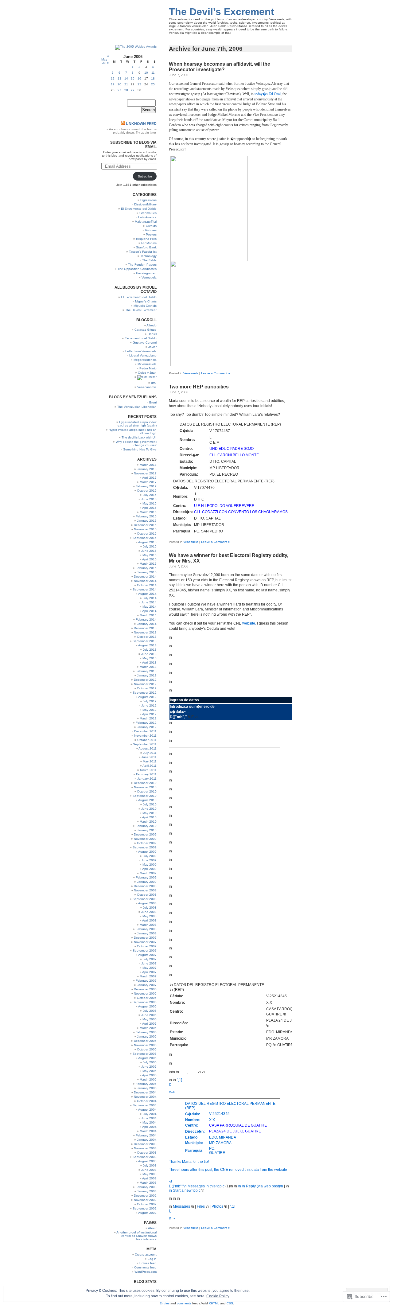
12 (113, 78)
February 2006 (146, 1032)
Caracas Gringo (145, 329)
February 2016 (146, 516)
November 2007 (145, 942)
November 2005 (145, 1045)
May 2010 (149, 813)
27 (119, 90)
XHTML (214, 1303)
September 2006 (145, 1002)
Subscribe (145, 176)
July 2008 (150, 907)
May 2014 (149, 606)
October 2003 (147, 1152)
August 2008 (147, 903)
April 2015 (149, 559)
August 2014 (147, 593)
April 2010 (149, 817)
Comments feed (145, 1267)
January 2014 (147, 623)
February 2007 (146, 980)
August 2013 (147, 645)
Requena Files (146, 238)
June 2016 (149, 499)
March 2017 (148, 482)
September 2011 (145, 744)
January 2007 (147, 985)
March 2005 (148, 1079)
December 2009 (145, 834)
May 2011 (150, 761)
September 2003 (145, 1157)
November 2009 (145, 838)
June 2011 (149, 757)
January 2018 (147, 469)
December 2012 (145, 679)
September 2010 (145, 795)
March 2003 (148, 1182)
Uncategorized (146, 273)
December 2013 (145, 628)
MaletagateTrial (146, 221)
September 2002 (145, 1208)
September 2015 (145, 538)
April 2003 (149, 1178)
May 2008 (149, 916)
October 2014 (147, 585)
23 (139, 84)
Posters (151, 234)
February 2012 (146, 722)
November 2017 (145, 473)
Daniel (152, 334)
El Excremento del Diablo (139, 208)
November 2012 (145, 684)
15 (132, 78)
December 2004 (145, 1092)
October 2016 (147, 490)
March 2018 (148, 464)
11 (153, 72)
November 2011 (145, 735)
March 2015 (148, 563)
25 (153, 84)
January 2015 (147, 572)
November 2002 (145, 1200)
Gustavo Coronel (145, 342)
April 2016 (149, 507)
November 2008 (145, 890)
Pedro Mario (148, 368)
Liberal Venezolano (143, 355)
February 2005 (146, 1083)
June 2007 (149, 963)
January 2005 (147, 1088)
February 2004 (146, 1135)
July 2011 (150, 752)
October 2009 (147, 843)
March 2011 (148, 770)
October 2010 (147, 791)
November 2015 (145, 529)
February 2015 (146, 568)
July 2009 (150, 856)
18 (153, 78)
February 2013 (146, 671)
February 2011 (146, 774)
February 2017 (146, 486)
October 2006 (147, 997)
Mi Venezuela (147, 364)
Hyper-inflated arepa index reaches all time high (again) (137, 423)
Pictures (151, 230)
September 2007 (145, 950)
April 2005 (149, 1075)
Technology (148, 256)
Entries (164, 1303)
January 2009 (147, 881)
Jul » (105, 62)
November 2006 (145, 993)
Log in (152, 1258)
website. (249, 623)
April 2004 (149, 1126)
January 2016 (147, 520)
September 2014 (145, 589)
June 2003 (149, 1169)
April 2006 (149, 1023)
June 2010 (149, 808)
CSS (230, 1303)
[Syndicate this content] (123, 124)
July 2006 (150, 1010)
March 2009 (148, 873)
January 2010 (147, 830)
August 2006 (147, 1006)
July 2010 (150, 804)
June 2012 (149, 705)
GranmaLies (148, 213)
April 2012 (149, 714)
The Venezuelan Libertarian (137, 406)
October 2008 (147, 894)
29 (132, 90)
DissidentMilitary (145, 204)
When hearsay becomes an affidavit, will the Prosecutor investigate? (219, 66)
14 (126, 78)
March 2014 (148, 615)
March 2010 (148, 821)
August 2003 (147, 1161)
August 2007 (147, 954)
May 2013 (149, 658)
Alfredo (151, 325)
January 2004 (147, 1139)
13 (119, 78)
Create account (146, 1254)
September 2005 (145, 1053)
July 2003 (150, 1165)
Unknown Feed (141, 124)
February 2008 (146, 929)
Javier (152, 347)
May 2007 (149, 967)
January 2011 (147, 778)
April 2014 (149, 611)
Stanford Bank (146, 247)
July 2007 (150, 959)
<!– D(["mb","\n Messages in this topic (197, 1184)
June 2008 (149, 912)
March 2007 (148, 976)
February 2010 (146, 826)
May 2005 (149, 1071)
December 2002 (145, 1195)
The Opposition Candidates (137, 269)
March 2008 (148, 924)
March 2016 (148, 512)
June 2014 (149, 602)
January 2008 (147, 933)
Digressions (148, 200)
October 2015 (147, 533)
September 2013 (145, 641)
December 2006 (145, 989)
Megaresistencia (145, 359)
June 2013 (149, 654)
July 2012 (150, 701)
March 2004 (148, 1131)
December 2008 (145, 886)
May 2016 (149, 503)
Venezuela (190, 373)
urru (154, 382)
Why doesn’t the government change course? (136, 443)
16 (139, 78)
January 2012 (147, 727)
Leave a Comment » (215, 373)
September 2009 (145, 847)
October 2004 (147, 1101)
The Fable (149, 260)
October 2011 (147, 740)
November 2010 (145, 787)
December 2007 (145, 937)
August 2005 (147, 1058)
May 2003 (149, 1174)
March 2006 (148, 1028)
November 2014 (145, 580)
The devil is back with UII (139, 437)
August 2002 (147, 1212)
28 (126, 90)
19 (113, 84)
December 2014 (145, 576)
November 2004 (145, 1096)
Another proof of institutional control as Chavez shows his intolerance (136, 1236)
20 (119, 84)
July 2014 (150, 598)
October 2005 (147, 1049)
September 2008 (145, 899)
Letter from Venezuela (141, 351)
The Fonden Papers (142, 264)
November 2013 (145, 632)
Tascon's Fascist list (143, 251)
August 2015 (147, 542)
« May (105, 57)
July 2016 (150, 495)
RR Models (149, 243)
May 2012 (149, 709)
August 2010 (147, 800)
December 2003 (145, 1144)
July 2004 (150, 1114)
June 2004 (149, 1118)
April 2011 (149, 765)
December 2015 (145, 525)
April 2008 (149, 920)
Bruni (153, 402)
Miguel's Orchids (145, 305)
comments (184, 1303)
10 (146, 72)
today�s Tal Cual (268, 94)
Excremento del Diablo (141, 338)
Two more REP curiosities (199, 386)
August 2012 (147, 697)
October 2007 (147, 946)
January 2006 (147, 1036)
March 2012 (148, 718)
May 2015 (149, 555)
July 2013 (150, 649)
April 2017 (149, 477)
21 (126, 84)
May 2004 (149, 1122)
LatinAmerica (147, 217)
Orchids (151, 226)
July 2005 (150, 1062)
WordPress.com (145, 1271)
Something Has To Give (140, 449)
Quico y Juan (147, 372)
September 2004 (145, 1105)
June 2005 (149, 1066)
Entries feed (148, 1263)
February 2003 (146, 1187)
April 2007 (149, 972)
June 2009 (149, 860)
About (152, 1228)
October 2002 (147, 1204)
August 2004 (147, 1109)
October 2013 (147, 636)
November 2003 (145, 1148)
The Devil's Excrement (221, 11)
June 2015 (149, 550)
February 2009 (146, 877)
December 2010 (145, 783)
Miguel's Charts (146, 301)
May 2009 (149, 864)
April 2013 (149, 662)
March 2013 (148, 666)
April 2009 (149, 869)
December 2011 (145, 731)
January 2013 (147, 675)
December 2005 (145, 1040)
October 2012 (147, 688)
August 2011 (147, 748)
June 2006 (149, 1015)
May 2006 (149, 1019)
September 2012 (145, 692)
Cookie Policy (217, 1296)
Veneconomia (147, 387)
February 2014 (146, 619)
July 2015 (150, 546)
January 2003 (147, 1191)
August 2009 (147, 851)
